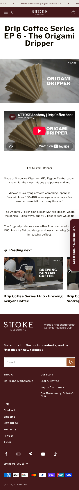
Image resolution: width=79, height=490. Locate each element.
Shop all (9, 374)
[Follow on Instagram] (18, 454)
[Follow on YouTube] (43, 454)
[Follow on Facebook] (6, 454)
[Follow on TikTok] (55, 454)
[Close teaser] (70, 271)
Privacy (9, 435)
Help (7, 404)
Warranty (10, 429)
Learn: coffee (49, 381)
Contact (9, 410)
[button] (74, 245)
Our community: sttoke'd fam (57, 395)
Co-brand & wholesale (18, 381)
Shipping (9, 416)
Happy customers (52, 387)
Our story (46, 374)
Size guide (11, 423)
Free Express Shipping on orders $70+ (39, 3)
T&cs (7, 442)
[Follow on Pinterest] (30, 454)
